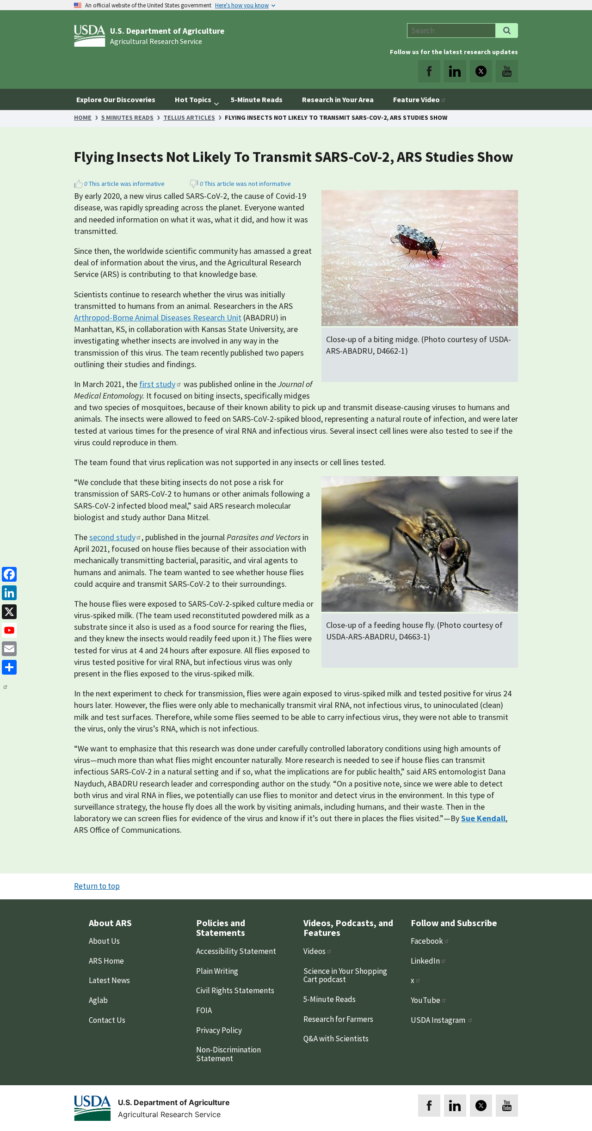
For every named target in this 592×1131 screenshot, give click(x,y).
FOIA (204, 1010)
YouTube (425, 1000)
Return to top (97, 886)
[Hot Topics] (217, 99)
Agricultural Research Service (156, 41)
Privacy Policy (219, 1030)
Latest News (109, 980)
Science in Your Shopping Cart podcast (345, 975)
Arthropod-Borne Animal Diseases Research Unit (157, 317)
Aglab (98, 1000)
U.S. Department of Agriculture (167, 31)
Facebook (427, 941)
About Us (104, 941)
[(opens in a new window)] (429, 71)
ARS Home (106, 961)
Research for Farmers (338, 1019)
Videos (314, 951)
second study (112, 537)
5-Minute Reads (329, 999)
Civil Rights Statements (235, 990)
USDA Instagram (439, 1020)
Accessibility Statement (236, 951)
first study (157, 384)
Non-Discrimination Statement (228, 1054)
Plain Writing (217, 971)
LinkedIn (425, 961)
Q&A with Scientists (336, 1038)
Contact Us (107, 1020)
